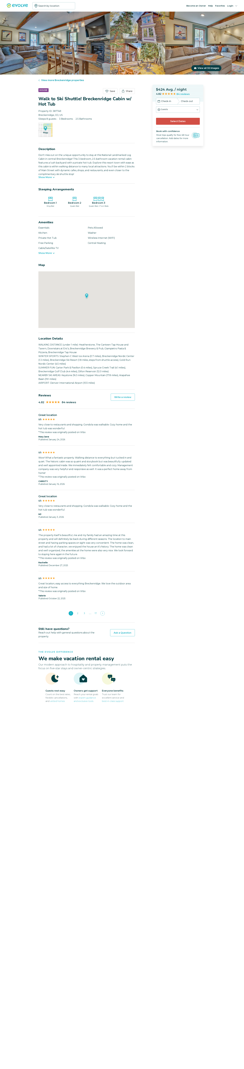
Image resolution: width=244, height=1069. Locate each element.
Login (230, 6)
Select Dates (178, 121)
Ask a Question (122, 632)
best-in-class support (113, 701)
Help (210, 6)
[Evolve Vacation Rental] (17, 7)
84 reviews (183, 94)
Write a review (122, 397)
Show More (45, 177)
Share (129, 91)
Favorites (220, 6)
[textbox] (53, 5)
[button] (178, 109)
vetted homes (57, 701)
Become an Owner (196, 6)
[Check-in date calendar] (159, 101)
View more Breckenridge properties (62, 80)
